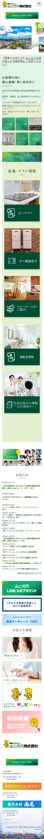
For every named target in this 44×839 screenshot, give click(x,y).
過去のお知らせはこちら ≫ (29, 573)
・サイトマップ (7, 819)
